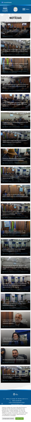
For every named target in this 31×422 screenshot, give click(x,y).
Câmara (6, 54)
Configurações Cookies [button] (8, 418)
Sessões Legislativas (21, 54)
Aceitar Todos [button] (19, 418)
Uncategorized (8, 36)
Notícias (12, 54)
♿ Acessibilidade (7, 2)
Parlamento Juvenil (21, 71)
